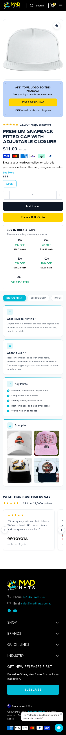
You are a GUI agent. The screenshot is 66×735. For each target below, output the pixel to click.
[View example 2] (46, 443)
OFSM (9, 184)
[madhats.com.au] (12, 5)
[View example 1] (19, 443)
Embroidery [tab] (38, 297)
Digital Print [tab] (14, 297)
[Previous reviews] (4, 529)
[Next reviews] (61, 529)
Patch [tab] (58, 297)
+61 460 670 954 (33, 597)
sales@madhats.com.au (36, 604)
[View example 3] (19, 470)
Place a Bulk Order (33, 217)
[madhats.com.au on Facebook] (9, 611)
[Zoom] (56, 25)
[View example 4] (46, 470)
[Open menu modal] (60, 5)
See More (8, 172)
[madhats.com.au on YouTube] (15, 611)
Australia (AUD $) (21, 706)
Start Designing (33, 102)
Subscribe (33, 690)
